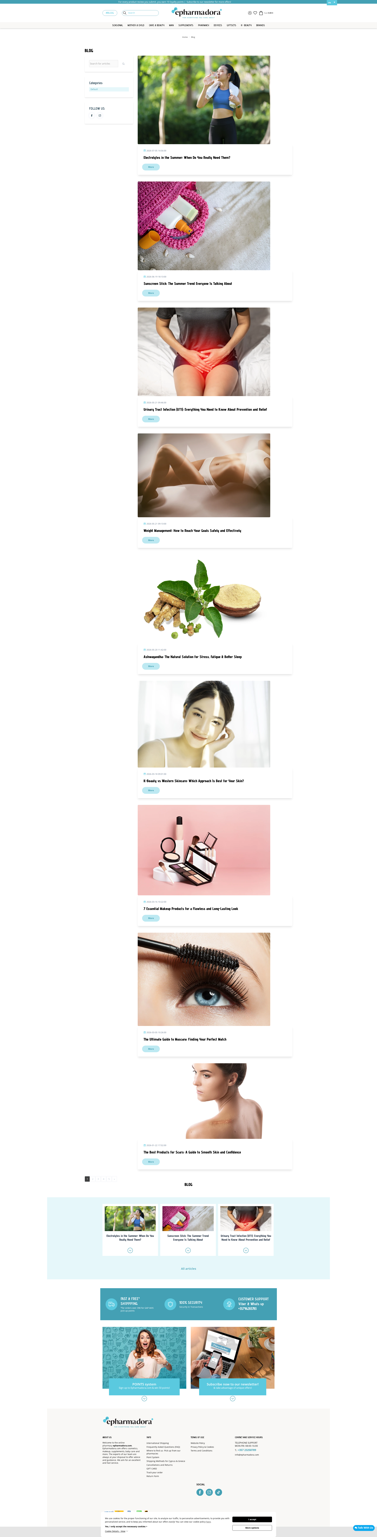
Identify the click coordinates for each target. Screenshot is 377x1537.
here (208, 1521)
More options (252, 1527)
